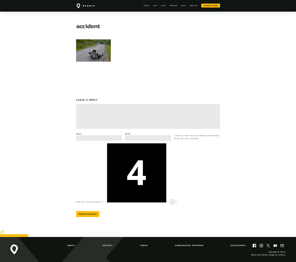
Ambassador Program (189, 245)
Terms (144, 245)
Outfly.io (282, 254)
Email (128, 134)
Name (79, 134)
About (71, 245)
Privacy (108, 245)
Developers (238, 245)
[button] (210, 5)
